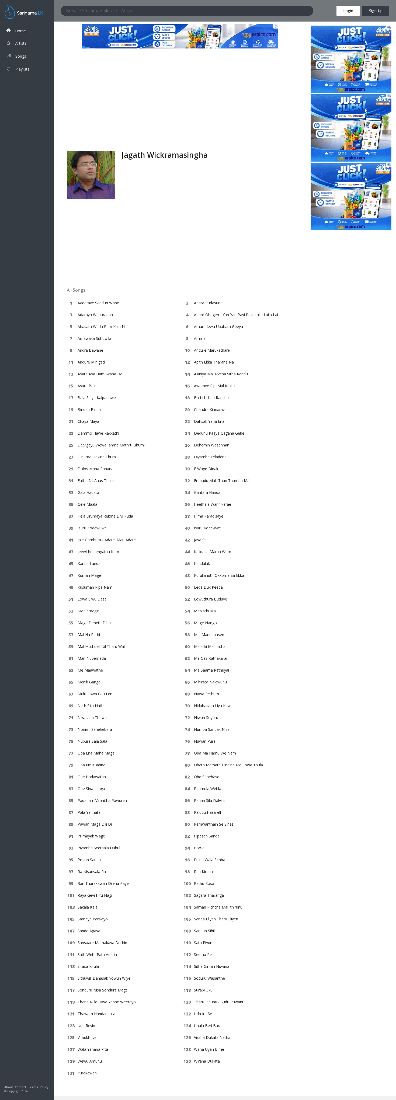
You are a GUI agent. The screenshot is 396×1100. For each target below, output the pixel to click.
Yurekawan (87, 1072)
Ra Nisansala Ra (92, 871)
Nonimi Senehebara (95, 729)
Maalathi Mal (205, 610)
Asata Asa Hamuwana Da (100, 373)
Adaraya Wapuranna (95, 314)
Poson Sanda (89, 859)
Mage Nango (205, 622)
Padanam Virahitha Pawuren (102, 800)
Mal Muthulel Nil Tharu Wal (101, 646)
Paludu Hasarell (207, 812)
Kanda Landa (89, 563)
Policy (44, 1087)
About (8, 1087)
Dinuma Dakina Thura (97, 456)
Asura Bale (87, 385)
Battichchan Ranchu (211, 397)
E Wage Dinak (206, 468)
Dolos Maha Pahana (95, 468)
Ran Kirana (203, 871)
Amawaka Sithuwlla (94, 338)
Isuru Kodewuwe (92, 527)
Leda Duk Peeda (208, 587)
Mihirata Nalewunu (210, 682)
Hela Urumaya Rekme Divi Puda (105, 516)
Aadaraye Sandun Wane (98, 302)
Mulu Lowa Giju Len (95, 693)
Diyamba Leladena (210, 456)
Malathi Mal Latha (209, 646)
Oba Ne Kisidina (91, 764)
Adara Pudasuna (208, 302)
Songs (20, 56)
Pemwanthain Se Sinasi (214, 824)
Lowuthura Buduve (210, 599)
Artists (20, 43)
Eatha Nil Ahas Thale (96, 480)
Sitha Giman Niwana (211, 966)
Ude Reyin (86, 1025)
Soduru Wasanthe (209, 978)
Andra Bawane (90, 350)
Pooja (199, 847)
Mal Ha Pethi (89, 634)
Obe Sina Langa (91, 788)
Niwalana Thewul (92, 717)
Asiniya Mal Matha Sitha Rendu (221, 373)
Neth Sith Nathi (91, 705)
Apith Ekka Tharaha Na (214, 362)
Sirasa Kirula (88, 966)
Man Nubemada (92, 658)
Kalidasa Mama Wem (212, 551)
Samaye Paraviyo (93, 918)
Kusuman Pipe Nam (95, 587)
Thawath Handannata (96, 1013)
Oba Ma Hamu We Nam (215, 753)
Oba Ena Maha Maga (96, 753)
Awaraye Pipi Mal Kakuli (214, 385)
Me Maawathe (90, 670)
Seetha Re (203, 954)
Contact (20, 1087)
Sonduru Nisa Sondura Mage (103, 990)
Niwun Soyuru (206, 717)
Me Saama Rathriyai (211, 670)
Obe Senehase (206, 776)
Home (20, 30)
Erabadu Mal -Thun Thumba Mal (222, 480)
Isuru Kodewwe (207, 527)
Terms (33, 1087)
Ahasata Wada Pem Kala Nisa (104, 326)
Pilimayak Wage (91, 836)
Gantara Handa (207, 492)
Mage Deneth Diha (94, 622)
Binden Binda (89, 409)
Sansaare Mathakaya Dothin (102, 942)
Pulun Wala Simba (209, 859)
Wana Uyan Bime (209, 1049)
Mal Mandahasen (209, 634)
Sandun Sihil (204, 930)
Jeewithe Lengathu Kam (98, 551)
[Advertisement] (180, 110)
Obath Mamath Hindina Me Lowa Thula (228, 764)
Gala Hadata (88, 492)
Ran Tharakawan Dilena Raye (103, 883)
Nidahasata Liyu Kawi (212, 705)
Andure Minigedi (92, 362)
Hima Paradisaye (208, 516)
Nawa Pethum (206, 693)
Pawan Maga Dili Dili (95, 824)
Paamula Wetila (207, 788)
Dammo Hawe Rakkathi (98, 433)
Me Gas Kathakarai (210, 658)
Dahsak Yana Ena (209, 421)
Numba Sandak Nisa (212, 729)
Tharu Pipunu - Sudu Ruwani (218, 1001)
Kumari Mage (89, 575)
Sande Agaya (89, 930)
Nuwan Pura (205, 741)
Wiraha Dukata (207, 1061)
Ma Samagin (88, 610)
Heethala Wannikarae (212, 504)
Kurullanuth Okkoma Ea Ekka (219, 575)
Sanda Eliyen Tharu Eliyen (216, 918)
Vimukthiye (87, 1037)
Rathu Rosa (204, 883)
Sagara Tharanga (209, 895)
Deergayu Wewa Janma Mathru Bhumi (111, 445)
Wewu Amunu (90, 1061)
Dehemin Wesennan (211, 445)
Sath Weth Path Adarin (97, 954)
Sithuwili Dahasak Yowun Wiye (104, 978)
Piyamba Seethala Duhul (99, 847)
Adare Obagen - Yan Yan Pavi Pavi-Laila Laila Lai (236, 314)
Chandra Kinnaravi (209, 409)
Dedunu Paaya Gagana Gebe (219, 433)
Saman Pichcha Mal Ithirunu (218, 907)
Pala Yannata (89, 812)
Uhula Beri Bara (207, 1025)
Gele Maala (87, 504)
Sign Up (376, 10)
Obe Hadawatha (92, 776)
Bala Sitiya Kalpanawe (97, 397)
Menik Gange (89, 682)
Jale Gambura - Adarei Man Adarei (107, 539)
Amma (200, 338)
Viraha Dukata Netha (212, 1037)
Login (348, 10)
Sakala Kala (88, 907)
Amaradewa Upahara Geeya (218, 326)
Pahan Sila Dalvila (209, 800)
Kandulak (202, 563)
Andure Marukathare (212, 350)
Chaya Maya (88, 421)
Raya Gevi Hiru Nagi (95, 895)
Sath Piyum (204, 942)
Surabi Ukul (203, 990)
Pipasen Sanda (207, 836)
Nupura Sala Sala (92, 741)
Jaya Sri (200, 539)
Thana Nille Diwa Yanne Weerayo (107, 1001)
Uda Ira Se (203, 1013)
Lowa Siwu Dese (92, 599)
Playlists (22, 69)
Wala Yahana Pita (93, 1049)
